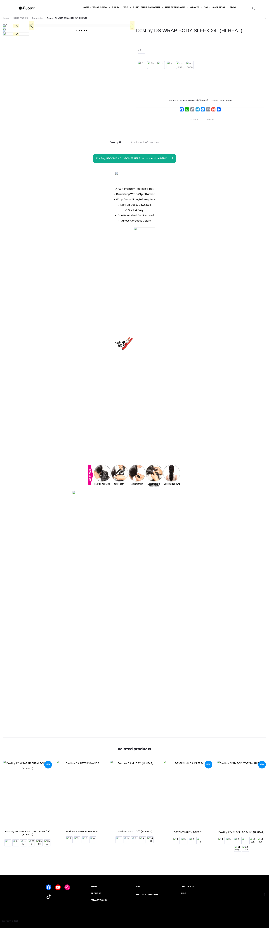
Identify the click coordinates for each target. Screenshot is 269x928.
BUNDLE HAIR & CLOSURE (146, 7)
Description (117, 142)
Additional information (145, 142)
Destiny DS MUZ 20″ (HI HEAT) (134, 831)
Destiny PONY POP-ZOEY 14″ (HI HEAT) (241, 832)
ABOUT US (96, 893)
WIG (125, 7)
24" (140, 49)
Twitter (210, 119)
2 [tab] (79, 30)
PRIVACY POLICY (99, 900)
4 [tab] (84, 30)
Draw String (37, 18)
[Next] (16, 34)
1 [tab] (76, 30)
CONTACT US (187, 886)
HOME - (87, 7)
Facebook (194, 119)
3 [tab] (81, 30)
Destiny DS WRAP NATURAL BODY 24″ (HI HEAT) (27, 833)
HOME (94, 886)
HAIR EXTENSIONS (175, 7)
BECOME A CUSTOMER (147, 894)
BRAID (115, 7)
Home (6, 18)
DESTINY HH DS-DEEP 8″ (188, 832)
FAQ (138, 886)
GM (206, 7)
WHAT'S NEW (99, 7)
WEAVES (194, 7)
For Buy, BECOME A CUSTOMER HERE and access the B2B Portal (134, 158)
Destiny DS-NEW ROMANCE (81, 831)
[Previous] (31, 25)
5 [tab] (86, 30)
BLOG (233, 7)
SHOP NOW (218, 7)
